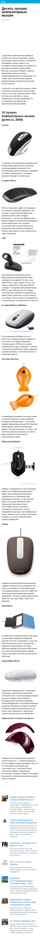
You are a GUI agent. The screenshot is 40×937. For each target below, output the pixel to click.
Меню (3, 2)
